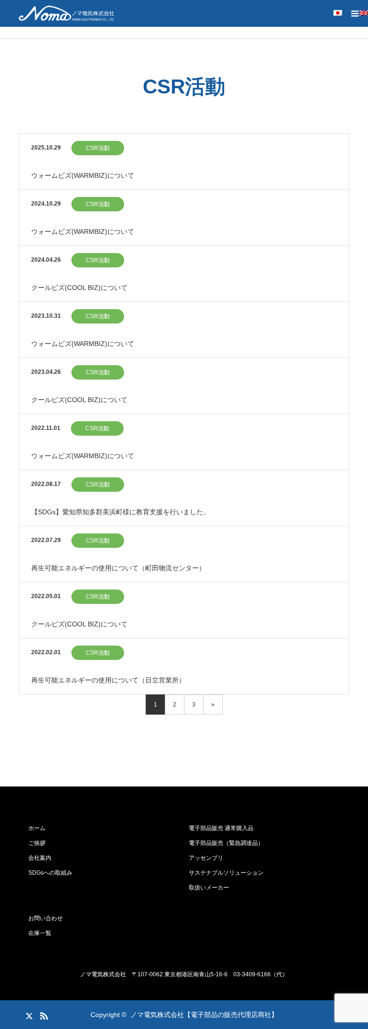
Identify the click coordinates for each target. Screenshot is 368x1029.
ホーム (37, 828)
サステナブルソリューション (226, 872)
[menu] (354, 13)
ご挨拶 (37, 843)
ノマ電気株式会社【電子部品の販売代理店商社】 (204, 1014)
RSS (42, 1014)
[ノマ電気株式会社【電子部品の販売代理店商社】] (67, 13)
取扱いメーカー (209, 887)
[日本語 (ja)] (330, 14)
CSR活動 (98, 148)
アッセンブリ (206, 858)
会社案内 (39, 858)
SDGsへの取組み (50, 872)
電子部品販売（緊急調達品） (226, 843)
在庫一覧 (39, 933)
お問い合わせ (45, 918)
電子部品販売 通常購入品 (221, 828)
